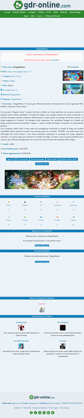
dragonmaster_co (11, 90)
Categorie (32, 12)
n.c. (73, 225)
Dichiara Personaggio (37, 159)
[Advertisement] (42, 32)
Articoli (34, 316)
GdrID (5, 144)
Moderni (63, 12)
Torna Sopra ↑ (64, 408)
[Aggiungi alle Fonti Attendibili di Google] (49, 414)
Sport (26, 16)
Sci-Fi (49, 12)
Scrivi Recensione (22, 159)
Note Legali (53, 408)
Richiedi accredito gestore (42, 245)
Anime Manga (75, 12)
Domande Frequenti (40, 408)
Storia (55, 12)
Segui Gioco (11, 159)
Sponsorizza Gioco (42, 164)
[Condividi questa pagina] (52, 414)
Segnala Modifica (52, 159)
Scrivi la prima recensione (42, 261)
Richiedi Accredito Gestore (68, 159)
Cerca (40, 16)
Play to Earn (16, 76)
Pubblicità (18, 408)
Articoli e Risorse (19, 12)
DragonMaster (15, 95)
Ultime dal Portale (52, 16)
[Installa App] (45, 414)
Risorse (50, 316)
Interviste (40, 316)
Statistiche (27, 408)
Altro (33, 16)
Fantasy (41, 12)
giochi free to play (52, 403)
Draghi (12, 81)
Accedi (6, 12)
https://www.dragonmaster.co (19, 72)
